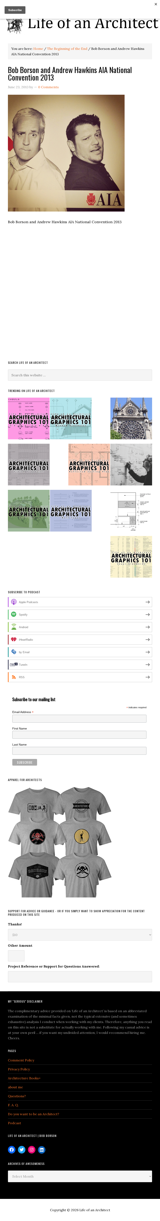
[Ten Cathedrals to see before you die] (131, 420)
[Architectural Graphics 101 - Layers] (131, 558)
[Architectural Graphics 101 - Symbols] (29, 420)
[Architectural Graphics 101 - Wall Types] (71, 512)
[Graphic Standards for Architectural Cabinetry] (131, 512)
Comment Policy (21, 1060)
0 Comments (48, 87)
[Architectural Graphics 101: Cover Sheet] (29, 512)
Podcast (14, 1123)
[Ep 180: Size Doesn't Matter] (131, 466)
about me (15, 1087)
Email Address (23, 712)
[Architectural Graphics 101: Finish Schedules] (29, 466)
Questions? (17, 1096)
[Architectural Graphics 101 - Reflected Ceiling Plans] (89, 466)
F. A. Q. (13, 1105)
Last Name (19, 744)
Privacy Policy (19, 1069)
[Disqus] (80, 295)
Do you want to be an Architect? (33, 1114)
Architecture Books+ (24, 1078)
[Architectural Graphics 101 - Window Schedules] (71, 420)
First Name (19, 728)
